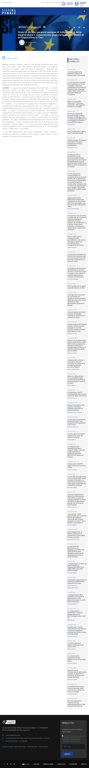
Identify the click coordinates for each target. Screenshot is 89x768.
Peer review (73, 764)
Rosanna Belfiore (72, 525)
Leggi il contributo (12, 58)
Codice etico (61, 764)
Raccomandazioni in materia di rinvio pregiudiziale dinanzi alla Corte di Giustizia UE (76, 703)
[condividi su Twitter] (74, 27)
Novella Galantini (72, 636)
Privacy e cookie (48, 764)
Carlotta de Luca (72, 147)
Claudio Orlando (72, 353)
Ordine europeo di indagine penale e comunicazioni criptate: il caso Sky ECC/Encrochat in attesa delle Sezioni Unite (77, 327)
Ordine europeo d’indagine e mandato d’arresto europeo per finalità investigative (77, 142)
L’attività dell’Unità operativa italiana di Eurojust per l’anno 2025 (76, 73)
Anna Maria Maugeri (73, 279)
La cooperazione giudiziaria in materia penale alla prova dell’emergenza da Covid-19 (77, 614)
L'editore (36, 764)
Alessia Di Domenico (73, 208)
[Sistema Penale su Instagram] (14, 764)
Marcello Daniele (72, 333)
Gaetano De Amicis (31, 42)
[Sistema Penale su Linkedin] (11, 764)
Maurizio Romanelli (73, 427)
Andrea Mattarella (73, 587)
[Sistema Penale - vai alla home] (8, 11)
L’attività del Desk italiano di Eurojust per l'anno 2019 (76, 645)
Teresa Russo (71, 124)
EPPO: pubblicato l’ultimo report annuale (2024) (77, 132)
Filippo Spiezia (72, 385)
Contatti (84, 764)
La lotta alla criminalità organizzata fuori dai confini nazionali (76, 435)
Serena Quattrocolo (73, 369)
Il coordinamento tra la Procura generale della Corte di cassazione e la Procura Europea (76, 688)
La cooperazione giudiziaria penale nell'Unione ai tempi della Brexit (77, 658)
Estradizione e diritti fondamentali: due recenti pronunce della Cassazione (77, 394)
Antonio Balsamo (72, 585)
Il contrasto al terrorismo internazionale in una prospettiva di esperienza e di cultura (77, 422)
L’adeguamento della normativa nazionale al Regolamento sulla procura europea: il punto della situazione (77, 598)
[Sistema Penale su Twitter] (7, 764)
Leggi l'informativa (75, 741)
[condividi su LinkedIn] (84, 27)
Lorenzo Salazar (72, 573)
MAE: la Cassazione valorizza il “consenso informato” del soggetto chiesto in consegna (76, 103)
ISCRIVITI (67, 754)
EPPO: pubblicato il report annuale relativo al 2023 (77, 287)
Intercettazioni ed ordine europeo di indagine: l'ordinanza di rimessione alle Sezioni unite (76, 314)
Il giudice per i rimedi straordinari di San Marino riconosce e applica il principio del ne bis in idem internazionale (77, 630)
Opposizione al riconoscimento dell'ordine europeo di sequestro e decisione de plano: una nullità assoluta (77, 673)
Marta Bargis (71, 620)
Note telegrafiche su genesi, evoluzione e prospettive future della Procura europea (76, 534)
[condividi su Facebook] (70, 27)
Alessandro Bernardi (73, 539)
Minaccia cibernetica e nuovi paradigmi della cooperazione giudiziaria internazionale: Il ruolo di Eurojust (76, 379)
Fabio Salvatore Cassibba (75, 412)
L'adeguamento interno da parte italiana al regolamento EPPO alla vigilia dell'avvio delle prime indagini (77, 567)
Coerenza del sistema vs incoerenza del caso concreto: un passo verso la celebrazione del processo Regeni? (76, 363)
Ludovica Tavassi (72, 469)
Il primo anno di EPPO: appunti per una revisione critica (77, 465)
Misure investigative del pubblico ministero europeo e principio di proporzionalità (76, 407)
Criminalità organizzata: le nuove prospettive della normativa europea (77, 581)
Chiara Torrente (72, 247)
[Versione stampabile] (44, 26)
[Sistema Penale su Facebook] (4, 764)
